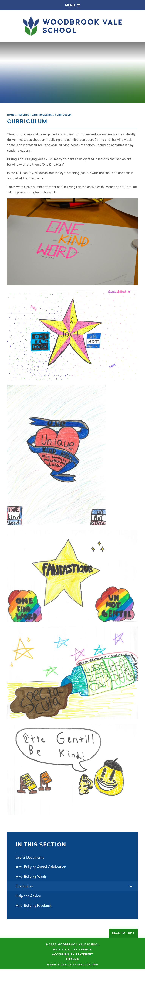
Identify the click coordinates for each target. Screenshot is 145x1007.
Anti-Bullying (42, 114)
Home (11, 114)
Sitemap (72, 959)
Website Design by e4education (72, 964)
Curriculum (63, 114)
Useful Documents (30, 857)
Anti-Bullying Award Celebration (41, 867)
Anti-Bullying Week (31, 876)
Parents (23, 114)
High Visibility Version (72, 949)
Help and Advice (28, 896)
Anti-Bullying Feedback (34, 905)
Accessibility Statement (72, 954)
